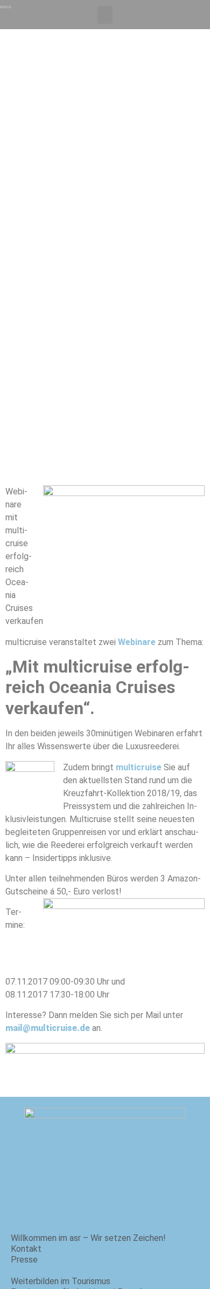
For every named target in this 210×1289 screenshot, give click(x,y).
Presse (24, 1259)
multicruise (139, 767)
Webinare (137, 642)
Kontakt (26, 1249)
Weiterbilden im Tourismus (60, 1281)
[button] (105, 15)
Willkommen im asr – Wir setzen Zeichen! (88, 1238)
